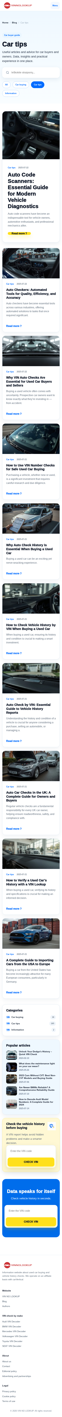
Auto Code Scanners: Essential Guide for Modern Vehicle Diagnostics (28, 190)
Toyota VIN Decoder (12, 1341)
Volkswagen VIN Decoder (15, 1336)
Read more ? (19, 233)
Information (11, 93)
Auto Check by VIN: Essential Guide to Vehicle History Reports (28, 708)
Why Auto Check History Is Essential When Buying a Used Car (29, 549)
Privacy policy (9, 1391)
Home (5, 22)
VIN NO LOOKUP (11, 1296)
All (6, 84)
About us (6, 1361)
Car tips (37, 84)
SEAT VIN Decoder (11, 1346)
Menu (55, 5)
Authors (6, 1306)
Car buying (20, 84)
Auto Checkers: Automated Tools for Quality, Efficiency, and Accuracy (31, 293)
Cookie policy (9, 1396)
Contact (6, 1366)
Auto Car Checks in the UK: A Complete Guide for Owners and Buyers (30, 796)
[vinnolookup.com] (17, 5)
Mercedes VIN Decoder (14, 1331)
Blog (14, 22)
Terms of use (8, 1401)
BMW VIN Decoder (11, 1326)
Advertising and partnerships (16, 1376)
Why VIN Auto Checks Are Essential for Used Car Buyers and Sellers (29, 381)
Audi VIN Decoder (11, 1321)
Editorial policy (9, 1371)
